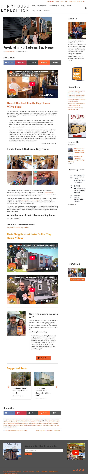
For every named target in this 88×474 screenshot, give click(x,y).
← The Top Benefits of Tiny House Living (15, 430)
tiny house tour (51, 425)
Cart (66, 1)
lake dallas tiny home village (44, 423)
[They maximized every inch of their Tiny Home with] (82, 272)
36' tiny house (35, 422)
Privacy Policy (53, 471)
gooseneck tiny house (14, 423)
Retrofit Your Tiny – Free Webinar (79, 181)
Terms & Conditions (41, 471)
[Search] (85, 8)
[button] (8, 386)
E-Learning (53, 6)
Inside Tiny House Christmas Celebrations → (48, 430)
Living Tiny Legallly (39, 6)
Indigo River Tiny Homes (28, 423)
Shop (62, 1)
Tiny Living (36, 10)
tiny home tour (12, 425)
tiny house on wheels (40, 425)
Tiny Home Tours (29, 420)
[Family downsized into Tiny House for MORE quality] (72, 272)
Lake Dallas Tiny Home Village (30, 200)
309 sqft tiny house (9, 422)
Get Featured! (50, 1)
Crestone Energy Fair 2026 (79, 200)
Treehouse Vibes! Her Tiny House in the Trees (20, 391)
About (46, 10)
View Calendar (72, 205)
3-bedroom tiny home (52, 420)
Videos (37, 420)
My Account (72, 1)
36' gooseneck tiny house (22, 422)
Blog (62, 6)
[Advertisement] (77, 234)
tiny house (20, 425)
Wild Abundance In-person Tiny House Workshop (80, 190)
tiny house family (29, 425)
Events (57, 1)
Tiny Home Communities (16, 420)
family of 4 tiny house (46, 422)
